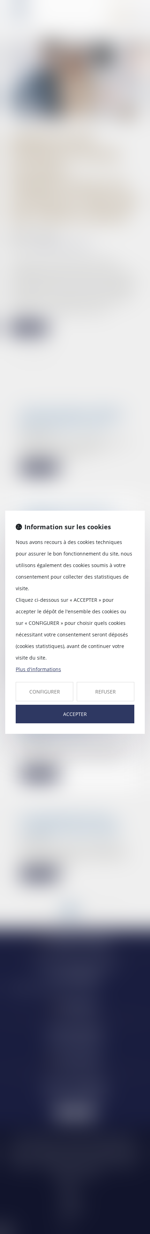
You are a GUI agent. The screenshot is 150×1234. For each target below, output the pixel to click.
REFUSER (105, 691)
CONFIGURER (44, 691)
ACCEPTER (75, 714)
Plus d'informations (38, 669)
